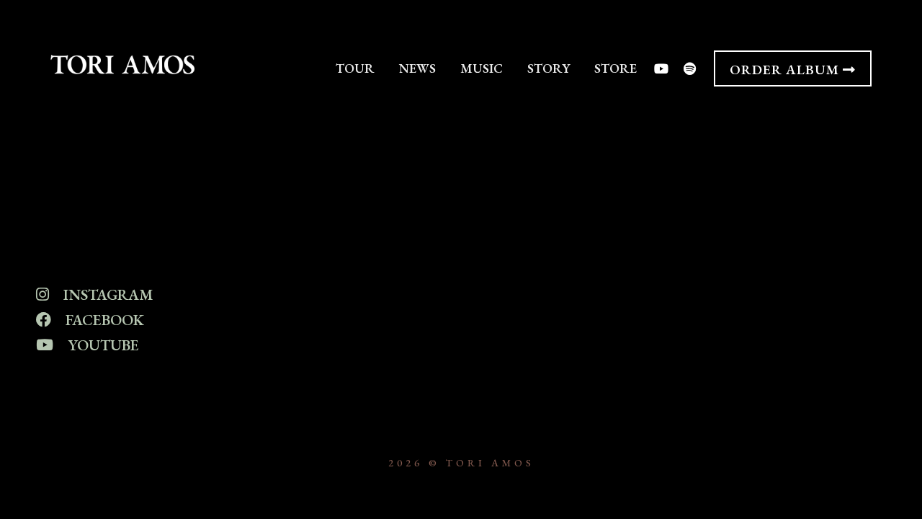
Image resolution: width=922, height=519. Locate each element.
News (417, 68)
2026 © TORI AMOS (461, 462)
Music (481, 68)
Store (615, 68)
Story (548, 68)
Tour (355, 68)
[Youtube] (660, 68)
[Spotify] (690, 68)
